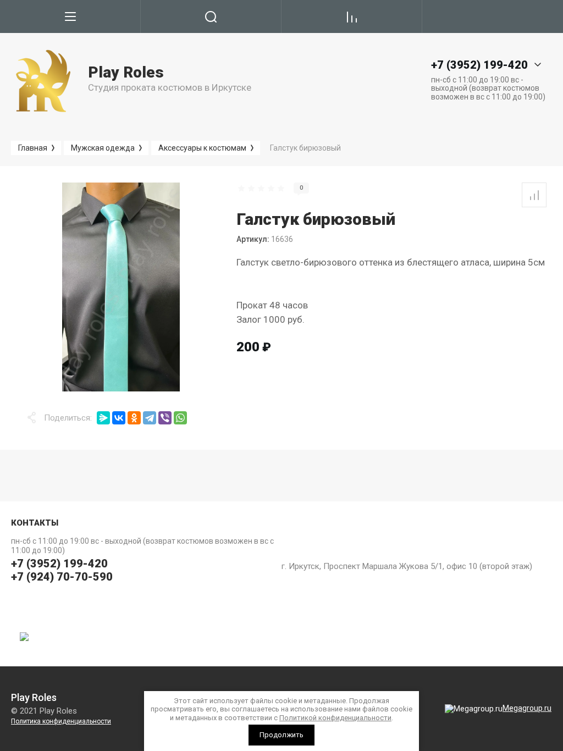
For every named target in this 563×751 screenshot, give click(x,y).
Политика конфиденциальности (61, 721)
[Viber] (165, 417)
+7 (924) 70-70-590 (62, 576)
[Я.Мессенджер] (103, 417)
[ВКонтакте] (118, 417)
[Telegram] (149, 417)
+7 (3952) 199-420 (59, 563)
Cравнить (534, 195)
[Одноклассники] (134, 417)
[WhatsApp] (180, 417)
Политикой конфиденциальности (335, 718)
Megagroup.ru (527, 708)
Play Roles (126, 72)
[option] (120, 287)
